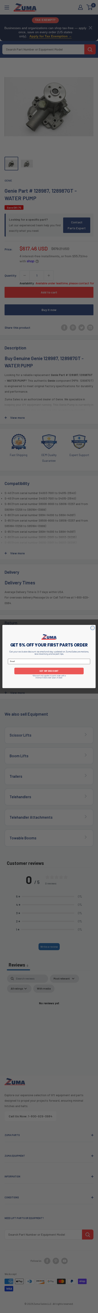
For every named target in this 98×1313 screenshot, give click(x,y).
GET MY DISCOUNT (49, 671)
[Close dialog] (92, 628)
